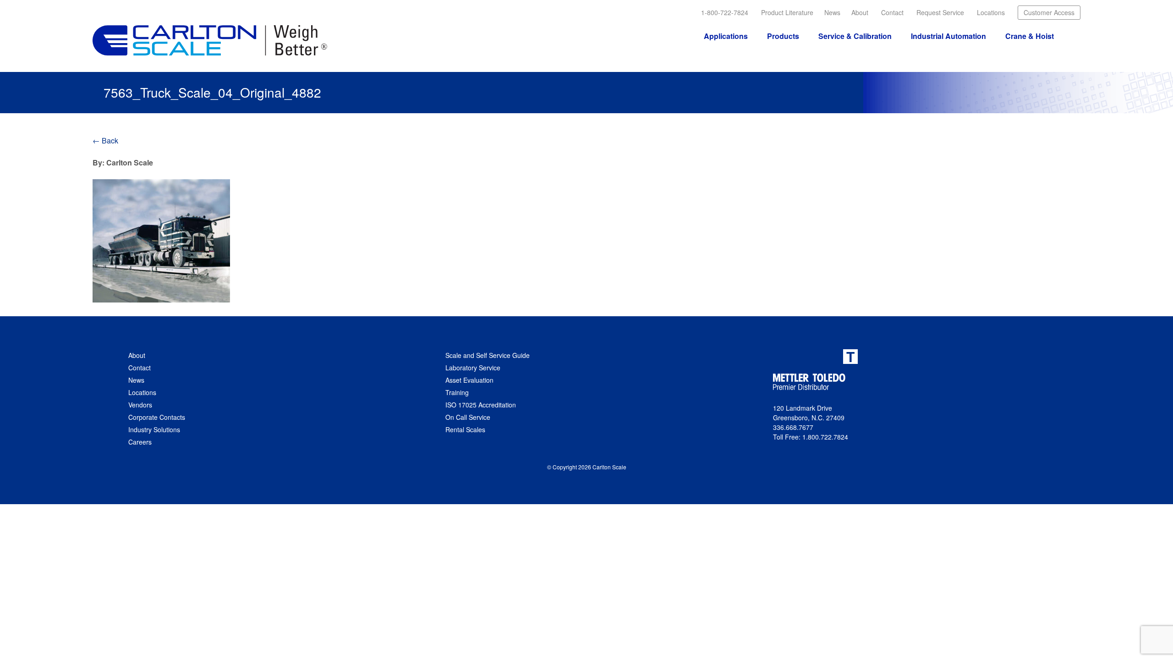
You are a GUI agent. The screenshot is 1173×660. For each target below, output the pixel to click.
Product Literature (787, 12)
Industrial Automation (948, 36)
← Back (105, 140)
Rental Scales (465, 429)
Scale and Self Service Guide (487, 355)
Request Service (940, 12)
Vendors (140, 404)
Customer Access (1049, 12)
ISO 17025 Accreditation (480, 404)
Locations (991, 12)
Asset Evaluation (469, 380)
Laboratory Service (472, 367)
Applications (726, 36)
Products (783, 36)
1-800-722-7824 (724, 12)
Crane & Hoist (1029, 36)
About (859, 12)
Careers (140, 441)
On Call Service (467, 417)
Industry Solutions (154, 429)
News (832, 12)
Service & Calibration (855, 36)
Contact (892, 12)
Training (457, 392)
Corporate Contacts (156, 417)
